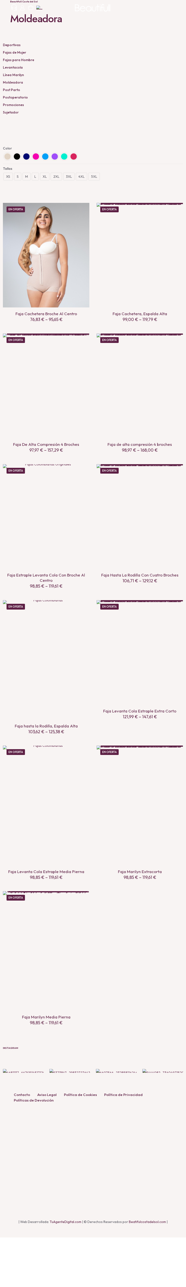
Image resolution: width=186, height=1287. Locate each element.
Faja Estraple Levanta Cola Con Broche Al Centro (46, 577)
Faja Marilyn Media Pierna (46, 1016)
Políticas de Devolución (34, 1100)
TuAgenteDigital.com (65, 1222)
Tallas (7, 168)
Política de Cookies (80, 1094)
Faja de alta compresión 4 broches (140, 444)
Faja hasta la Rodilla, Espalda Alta (46, 725)
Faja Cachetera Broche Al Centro (46, 313)
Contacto (22, 1094)
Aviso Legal (47, 1094)
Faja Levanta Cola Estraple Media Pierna (46, 871)
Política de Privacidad (123, 1094)
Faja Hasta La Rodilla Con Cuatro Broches (139, 574)
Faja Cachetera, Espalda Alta (140, 313)
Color (7, 148)
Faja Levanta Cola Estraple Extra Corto (139, 710)
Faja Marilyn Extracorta (140, 871)
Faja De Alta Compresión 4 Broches (46, 444)
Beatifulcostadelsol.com (147, 1222)
